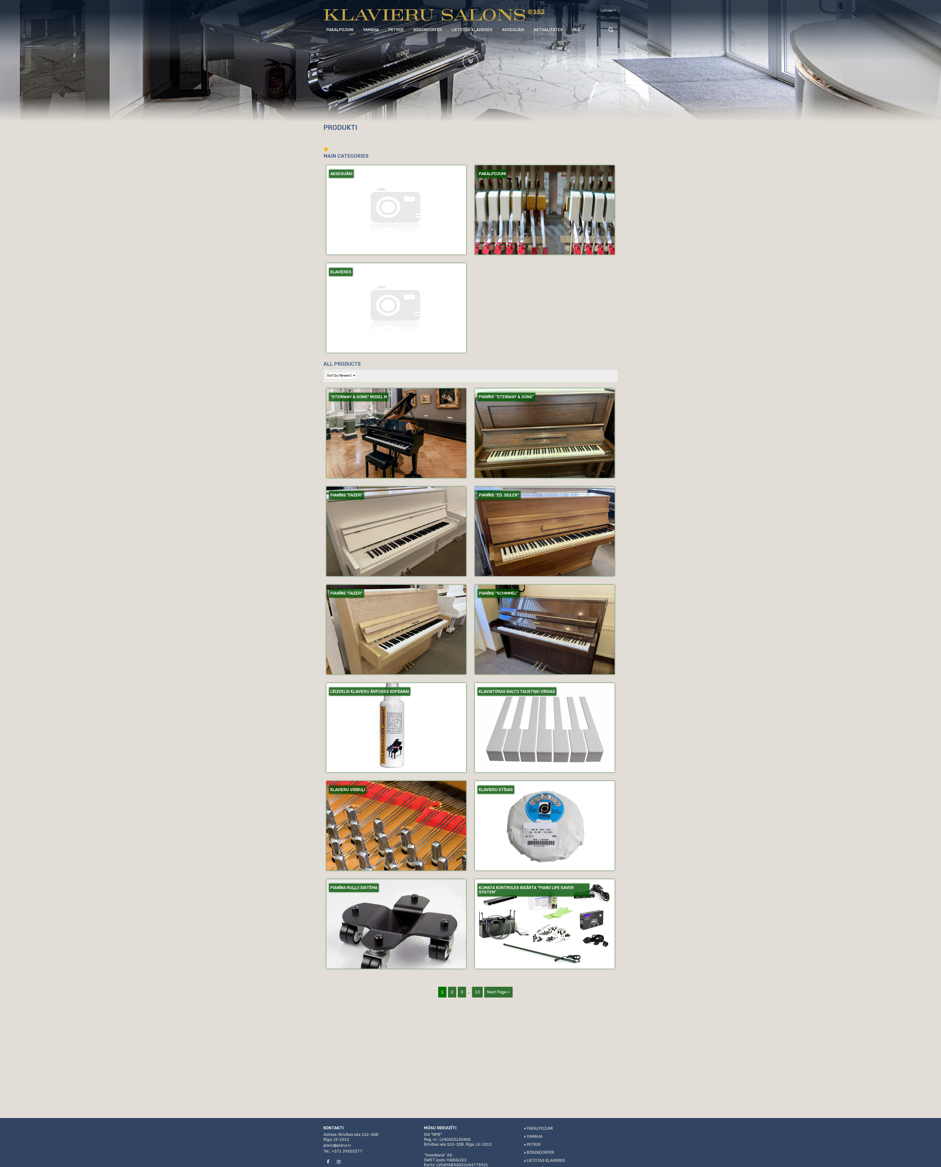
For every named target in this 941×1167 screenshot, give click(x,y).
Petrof (396, 29)
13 (477, 992)
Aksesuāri (513, 29)
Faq (576, 29)
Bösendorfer (427, 29)
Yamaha (371, 29)
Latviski (607, 11)
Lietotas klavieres (472, 29)
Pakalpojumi (339, 29)
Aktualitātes (548, 29)
